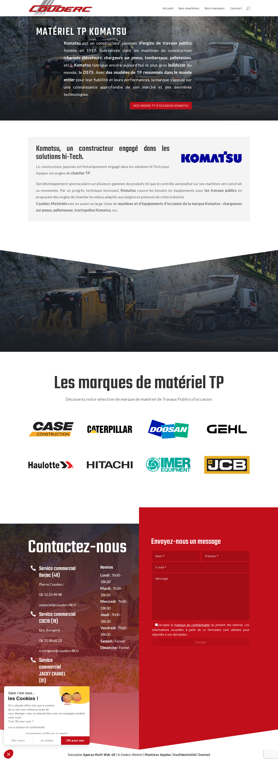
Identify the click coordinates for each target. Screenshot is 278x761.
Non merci (18, 740)
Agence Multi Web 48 (99, 755)
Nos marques (215, 8)
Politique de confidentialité (192, 625)
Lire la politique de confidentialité (26, 727)
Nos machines (188, 8)
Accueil (168, 8)
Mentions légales (158, 755)
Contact (236, 8)
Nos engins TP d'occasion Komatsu (160, 105)
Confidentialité (184, 755)
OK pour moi (75, 740)
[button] (8, 754)
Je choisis (46, 740)
